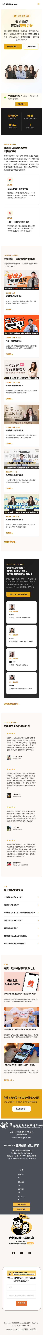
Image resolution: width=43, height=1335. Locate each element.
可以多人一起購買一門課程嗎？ (15, 944)
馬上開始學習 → (21, 1109)
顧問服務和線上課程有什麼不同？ (15, 936)
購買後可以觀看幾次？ (12, 905)
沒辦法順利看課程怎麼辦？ (13, 920)
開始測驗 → (21, 104)
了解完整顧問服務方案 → (12, 704)
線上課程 (21, 1183)
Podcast (21, 1198)
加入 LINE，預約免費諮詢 (18, 594)
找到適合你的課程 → (10, 542)
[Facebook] (13, 1253)
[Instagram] (29, 1253)
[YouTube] (21, 1253)
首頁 (21, 1170)
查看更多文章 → (9, 1080)
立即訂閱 (21, 1303)
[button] (21, 1204)
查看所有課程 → (13, 46)
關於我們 (21, 1176)
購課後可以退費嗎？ (11, 928)
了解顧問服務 (31, 46)
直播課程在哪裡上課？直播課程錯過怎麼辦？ (19, 913)
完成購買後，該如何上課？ (13, 897)
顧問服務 (21, 1191)
